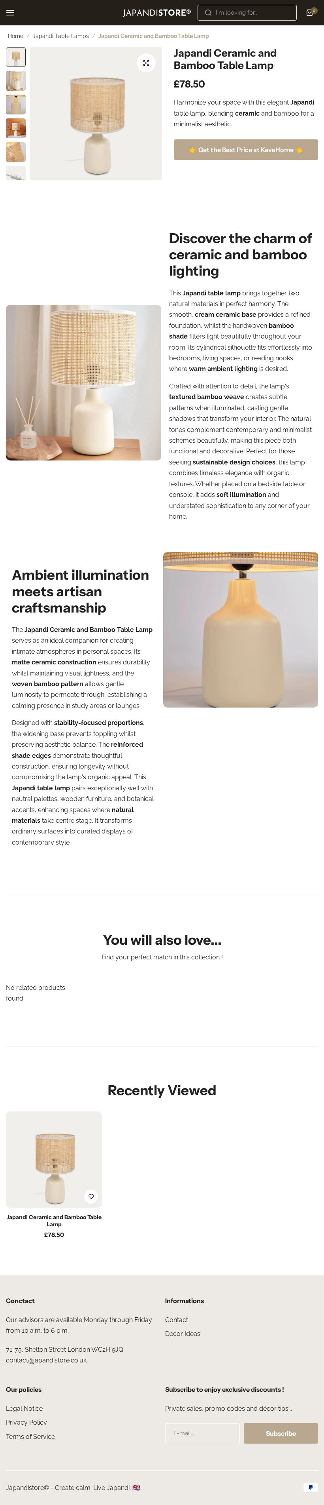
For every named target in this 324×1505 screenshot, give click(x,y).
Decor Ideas (182, 1334)
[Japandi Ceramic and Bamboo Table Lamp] (54, 1159)
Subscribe (281, 1433)
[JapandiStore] (157, 12)
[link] (83, 382)
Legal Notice (24, 1408)
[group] (96, 113)
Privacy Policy (26, 1422)
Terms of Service (30, 1436)
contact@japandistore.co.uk (46, 1360)
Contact (176, 1320)
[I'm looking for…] (208, 13)
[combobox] (247, 13)
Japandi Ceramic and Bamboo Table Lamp (54, 1221)
